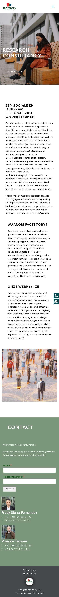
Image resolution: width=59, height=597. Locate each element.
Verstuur (9, 489)
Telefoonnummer (13, 476)
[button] (14, 71)
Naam (7, 465)
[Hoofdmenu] (53, 6)
